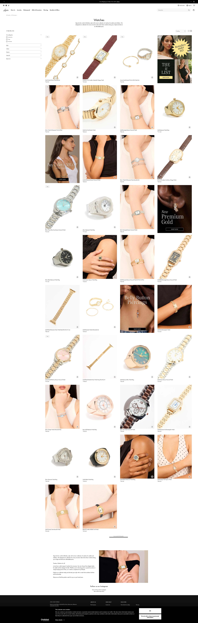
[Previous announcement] (4, 1)
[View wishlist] (194, 5)
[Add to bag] (77, 77)
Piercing (137, 604)
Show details (58, 620)
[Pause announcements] (193, 1)
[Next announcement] (190, 1)
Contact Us (108, 604)
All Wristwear (14, 15)
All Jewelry (8, 15)
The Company (93, 604)
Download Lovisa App (125, 604)
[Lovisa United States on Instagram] (6, 5)
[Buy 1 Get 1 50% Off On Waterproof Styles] (62, 157)
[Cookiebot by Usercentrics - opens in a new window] (45, 620)
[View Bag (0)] (193, 10)
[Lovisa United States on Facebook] (3, 5)
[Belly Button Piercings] (137, 307)
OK (150, 611)
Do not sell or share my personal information (150, 616)
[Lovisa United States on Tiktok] (8, 5)
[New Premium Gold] (174, 207)
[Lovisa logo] (6, 10)
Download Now (106, 1)
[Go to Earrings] (189, 10)
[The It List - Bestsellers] (174, 57)
